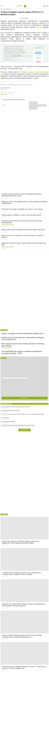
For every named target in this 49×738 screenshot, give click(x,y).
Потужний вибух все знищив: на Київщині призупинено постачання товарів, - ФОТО (22, 352)
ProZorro (38, 27)
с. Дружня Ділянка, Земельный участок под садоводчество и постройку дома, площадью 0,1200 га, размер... (22, 573)
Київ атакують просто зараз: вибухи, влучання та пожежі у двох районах (23, 345)
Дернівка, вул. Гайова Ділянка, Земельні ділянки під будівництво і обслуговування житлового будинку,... (24, 605)
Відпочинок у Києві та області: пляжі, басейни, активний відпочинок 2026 (24, 244)
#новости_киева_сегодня (13, 84)
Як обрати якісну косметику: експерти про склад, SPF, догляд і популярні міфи (22, 221)
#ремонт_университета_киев (25, 84)
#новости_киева (4, 84)
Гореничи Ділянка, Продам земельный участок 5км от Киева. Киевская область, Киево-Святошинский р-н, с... (22, 636)
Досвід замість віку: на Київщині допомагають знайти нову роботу (23, 230)
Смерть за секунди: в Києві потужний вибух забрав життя (23, 333)
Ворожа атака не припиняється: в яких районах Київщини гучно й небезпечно (23, 338)
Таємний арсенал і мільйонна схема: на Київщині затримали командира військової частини (21, 195)
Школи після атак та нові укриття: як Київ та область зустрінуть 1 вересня (23, 236)
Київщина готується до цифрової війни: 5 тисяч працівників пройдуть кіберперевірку (24, 202)
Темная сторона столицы (15, 377)
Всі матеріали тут (24, 398)
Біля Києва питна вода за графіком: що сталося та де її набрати (22, 209)
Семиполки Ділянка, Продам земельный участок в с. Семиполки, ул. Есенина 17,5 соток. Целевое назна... (24, 667)
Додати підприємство (24, 430)
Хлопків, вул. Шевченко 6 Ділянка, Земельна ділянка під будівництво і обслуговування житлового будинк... (20, 542)
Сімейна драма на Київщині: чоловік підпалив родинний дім (21, 215)
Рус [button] (44, 6)
